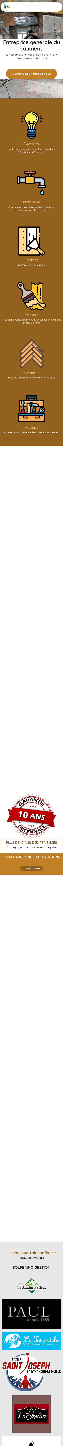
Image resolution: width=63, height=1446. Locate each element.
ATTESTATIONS (31, 868)
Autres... (31, 427)
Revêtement (31, 373)
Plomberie (31, 202)
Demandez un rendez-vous (31, 73)
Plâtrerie (31, 260)
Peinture (32, 315)
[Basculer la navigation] (57, 7)
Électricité (31, 144)
